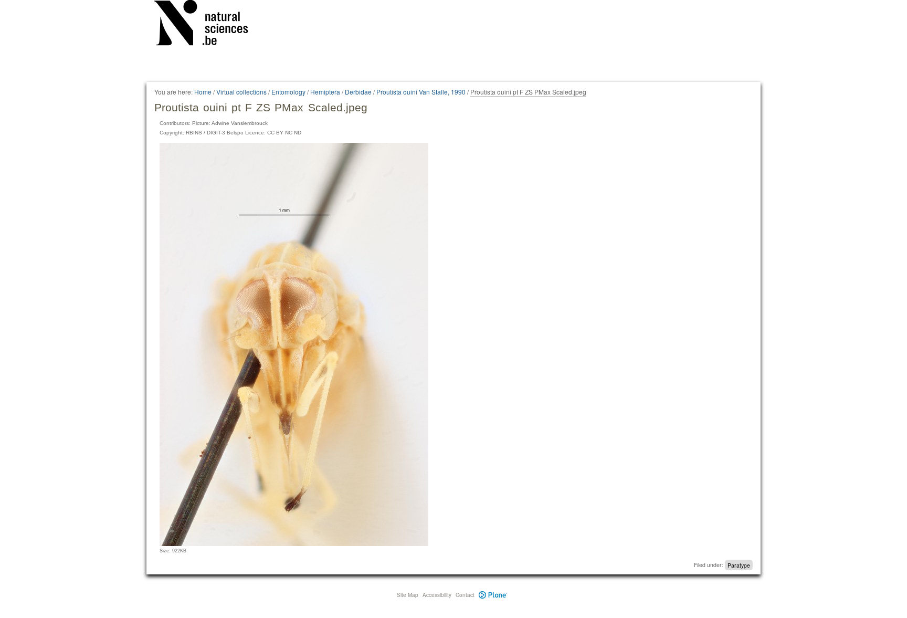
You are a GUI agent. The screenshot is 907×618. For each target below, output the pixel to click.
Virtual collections (241, 91)
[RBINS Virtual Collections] (207, 24)
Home (203, 91)
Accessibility (437, 595)
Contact (465, 595)
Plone (493, 595)
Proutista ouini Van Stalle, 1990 (421, 91)
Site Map (407, 595)
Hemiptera (325, 91)
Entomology (288, 91)
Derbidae (358, 91)
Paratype (738, 565)
